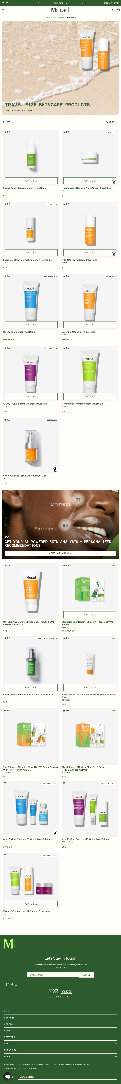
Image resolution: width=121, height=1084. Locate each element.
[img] (60, 10)
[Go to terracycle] (66, 991)
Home (47, 17)
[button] (118, 11)
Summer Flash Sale (61, 3)
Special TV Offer (111, 3)
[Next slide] (83, 3)
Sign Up (86, 975)
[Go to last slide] (38, 3)
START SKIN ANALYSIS (60, 553)
